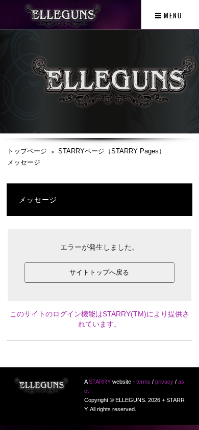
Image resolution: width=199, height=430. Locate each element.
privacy (164, 382)
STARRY (100, 382)
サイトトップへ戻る (99, 272)
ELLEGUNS (41, 388)
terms (143, 382)
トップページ (27, 151)
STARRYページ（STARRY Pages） (111, 151)
